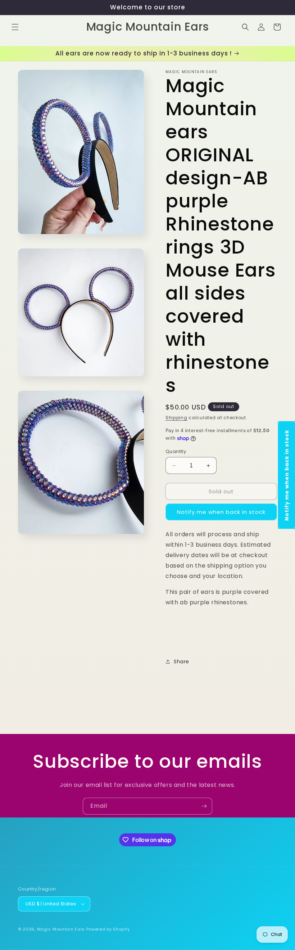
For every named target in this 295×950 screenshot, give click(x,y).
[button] (15, 27)
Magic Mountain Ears (61, 929)
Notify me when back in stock (221, 512)
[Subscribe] (204, 806)
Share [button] (181, 661)
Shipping (176, 417)
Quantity (175, 451)
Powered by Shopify (108, 929)
